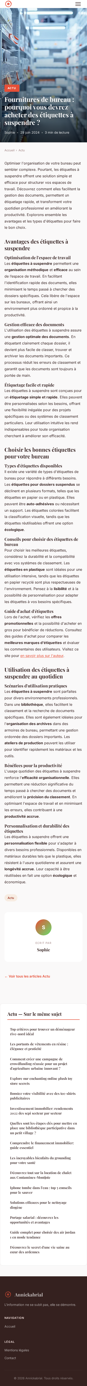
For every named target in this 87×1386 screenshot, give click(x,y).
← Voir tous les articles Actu (27, 976)
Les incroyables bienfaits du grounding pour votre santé (40, 1160)
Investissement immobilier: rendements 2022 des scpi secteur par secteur (41, 1110)
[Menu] (78, 4)
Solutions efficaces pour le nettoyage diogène (38, 1204)
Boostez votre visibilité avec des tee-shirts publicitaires (43, 1095)
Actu (12, 88)
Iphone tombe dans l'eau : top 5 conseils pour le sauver (41, 1190)
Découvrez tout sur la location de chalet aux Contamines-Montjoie (40, 1175)
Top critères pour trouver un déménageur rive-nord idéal (42, 1031)
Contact (10, 1358)
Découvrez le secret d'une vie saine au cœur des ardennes (39, 1249)
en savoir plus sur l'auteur (41, 655)
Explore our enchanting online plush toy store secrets (41, 1080)
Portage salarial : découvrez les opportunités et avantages (34, 1219)
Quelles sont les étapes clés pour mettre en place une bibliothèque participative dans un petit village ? (43, 1128)
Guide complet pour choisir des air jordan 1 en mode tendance (42, 1234)
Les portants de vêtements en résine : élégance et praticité (39, 1046)
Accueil (9, 150)
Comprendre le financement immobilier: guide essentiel (42, 1145)
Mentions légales (16, 1350)
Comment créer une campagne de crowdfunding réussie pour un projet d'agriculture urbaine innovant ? (38, 1064)
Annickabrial (29, 1294)
